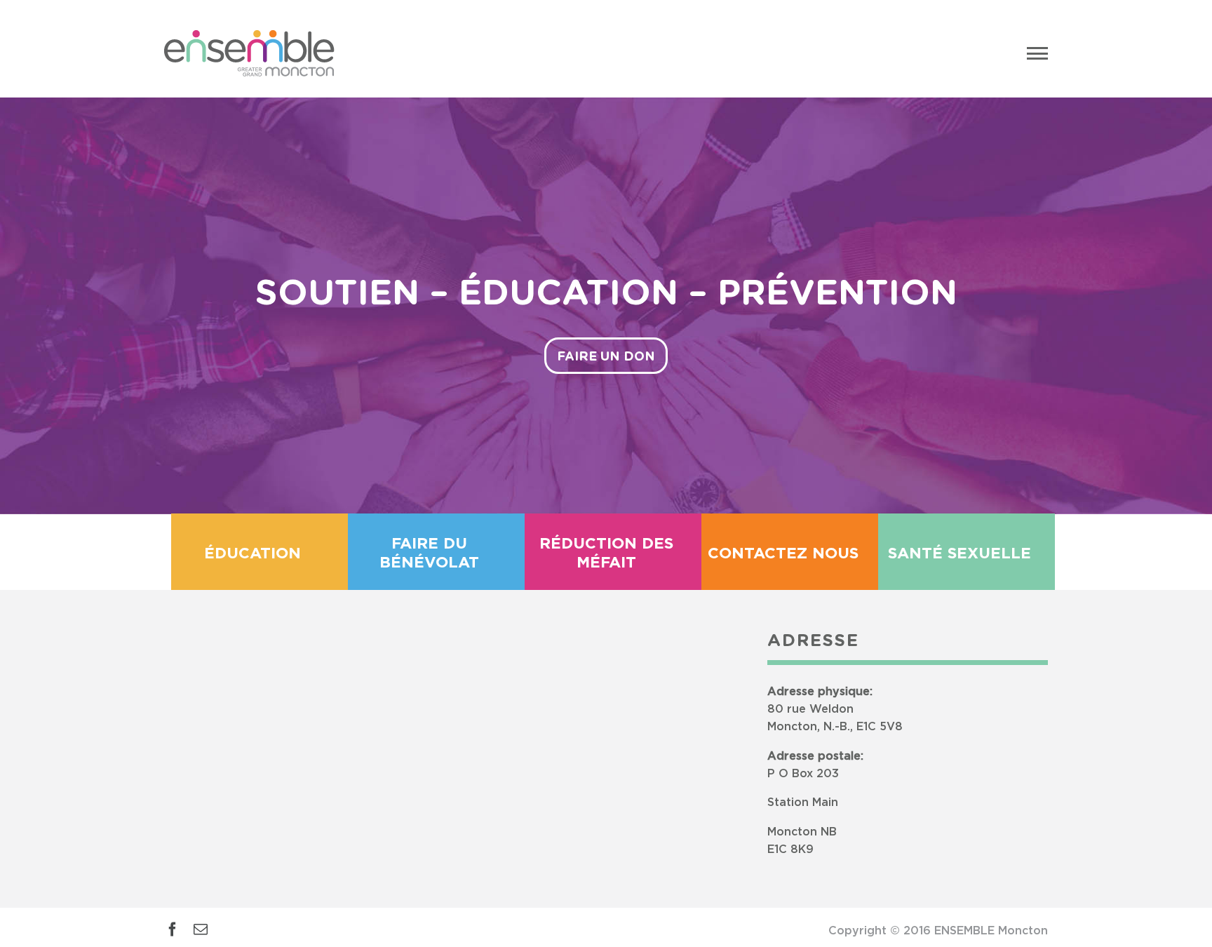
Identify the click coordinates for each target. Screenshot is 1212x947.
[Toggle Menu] (1037, 53)
